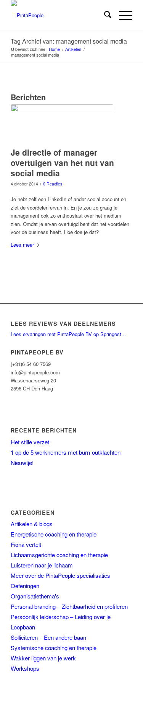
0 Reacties (52, 184)
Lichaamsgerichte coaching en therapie (59, 555)
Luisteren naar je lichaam (42, 565)
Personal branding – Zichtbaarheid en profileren (69, 606)
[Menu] (121, 15)
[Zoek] (103, 15)
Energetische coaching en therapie (53, 534)
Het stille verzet (30, 442)
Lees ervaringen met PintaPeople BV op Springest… (68, 334)
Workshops (25, 668)
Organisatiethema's (35, 596)
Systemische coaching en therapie (53, 648)
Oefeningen (25, 586)
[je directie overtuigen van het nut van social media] (62, 123)
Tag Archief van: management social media (69, 41)
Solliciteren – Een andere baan (48, 637)
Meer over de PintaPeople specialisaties (60, 575)
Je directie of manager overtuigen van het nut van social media (62, 162)
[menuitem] (103, 15)
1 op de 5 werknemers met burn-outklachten (66, 452)
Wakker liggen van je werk (43, 658)
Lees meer (22, 244)
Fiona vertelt (26, 544)
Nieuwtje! (22, 462)
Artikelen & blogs (32, 524)
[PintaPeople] (59, 15)
